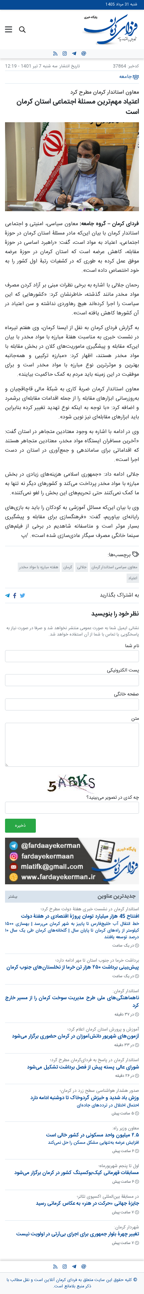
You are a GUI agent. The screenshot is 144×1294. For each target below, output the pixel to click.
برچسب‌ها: (120, 555)
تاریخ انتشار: (69, 66)
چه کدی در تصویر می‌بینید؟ (112, 798)
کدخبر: (133, 66)
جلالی (81, 567)
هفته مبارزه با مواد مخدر (38, 567)
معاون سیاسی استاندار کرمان (114, 567)
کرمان (67, 567)
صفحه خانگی (126, 694)
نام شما (132, 646)
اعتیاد (132, 578)
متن (135, 719)
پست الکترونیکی (123, 670)
